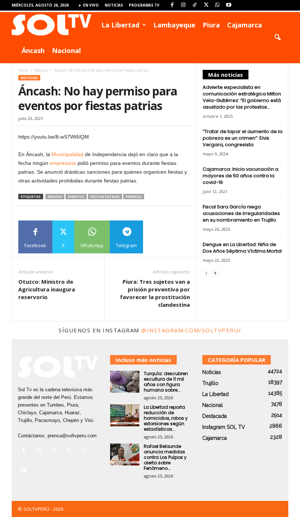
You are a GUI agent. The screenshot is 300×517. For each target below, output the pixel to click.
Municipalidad (67, 154)
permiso (134, 196)
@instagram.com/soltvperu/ (191, 330)
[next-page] (215, 273)
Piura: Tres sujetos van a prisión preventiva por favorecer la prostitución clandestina (155, 293)
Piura (211, 24)
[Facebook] (172, 5)
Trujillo (210, 383)
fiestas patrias (105, 196)
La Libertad (120, 24)
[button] (277, 38)
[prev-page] (206, 273)
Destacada (214, 416)
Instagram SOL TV (223, 427)
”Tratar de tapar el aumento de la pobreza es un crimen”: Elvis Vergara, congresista (242, 138)
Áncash (33, 50)
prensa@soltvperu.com (72, 435)
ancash (55, 196)
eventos (76, 196)
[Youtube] (228, 5)
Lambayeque (174, 24)
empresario (63, 163)
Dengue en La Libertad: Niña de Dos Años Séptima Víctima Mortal (242, 247)
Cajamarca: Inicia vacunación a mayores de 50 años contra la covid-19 (240, 176)
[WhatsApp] (217, 5)
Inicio (22, 70)
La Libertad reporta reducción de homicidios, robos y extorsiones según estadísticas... (166, 418)
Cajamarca (244, 24)
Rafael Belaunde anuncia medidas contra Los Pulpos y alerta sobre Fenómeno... (165, 457)
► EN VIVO (88, 5)
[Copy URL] (159, 236)
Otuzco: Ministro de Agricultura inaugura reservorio (46, 289)
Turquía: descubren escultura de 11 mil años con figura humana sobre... (166, 381)
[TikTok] (194, 5)
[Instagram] (183, 5)
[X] (206, 5)
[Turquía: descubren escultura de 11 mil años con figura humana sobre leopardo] (124, 382)
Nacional (66, 50)
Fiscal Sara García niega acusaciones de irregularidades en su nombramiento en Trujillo (241, 213)
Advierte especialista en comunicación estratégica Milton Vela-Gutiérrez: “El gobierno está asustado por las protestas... (242, 97)
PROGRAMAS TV (144, 5)
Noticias (114, 5)
